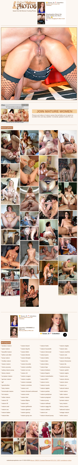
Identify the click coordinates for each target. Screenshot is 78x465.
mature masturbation (46, 376)
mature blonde (25, 355)
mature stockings (64, 358)
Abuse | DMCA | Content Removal (40, 460)
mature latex (44, 361)
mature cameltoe (25, 367)
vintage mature (64, 412)
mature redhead (45, 403)
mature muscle (45, 385)
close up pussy (6, 367)
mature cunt (24, 388)
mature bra (24, 361)
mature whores (64, 379)
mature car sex (25, 370)
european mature (6, 376)
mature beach (25, 346)
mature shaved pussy (47, 415)
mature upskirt (64, 370)
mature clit (23, 373)
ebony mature (5, 373)
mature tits (62, 364)
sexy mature (63, 403)
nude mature (63, 391)
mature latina (44, 364)
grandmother (5, 385)
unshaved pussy (64, 367)
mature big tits (25, 349)
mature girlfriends (26, 406)
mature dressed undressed (28, 391)
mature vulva (63, 376)
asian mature (5, 349)
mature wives (63, 382)
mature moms (44, 382)
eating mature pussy (7, 370)
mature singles (64, 346)
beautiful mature (6, 352)
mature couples (25, 379)
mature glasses (25, 409)
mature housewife (45, 349)
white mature (63, 415)
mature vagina (64, 373)
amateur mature (6, 346)
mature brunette (25, 364)
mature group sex (26, 415)
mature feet (24, 397)
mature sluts (63, 349)
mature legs (44, 367)
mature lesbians (45, 370)
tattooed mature (64, 409)
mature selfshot (45, 409)
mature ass (5, 409)
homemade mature (7, 391)
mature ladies (44, 358)
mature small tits (64, 352)
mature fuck (24, 403)
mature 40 (4, 403)
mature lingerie (45, 373)
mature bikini (24, 352)
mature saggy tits (45, 406)
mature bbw (5, 415)
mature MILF (44, 379)
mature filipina (25, 400)
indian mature (5, 397)
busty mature (5, 358)
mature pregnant (45, 397)
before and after (6, 355)
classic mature (5, 364)
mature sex (43, 412)
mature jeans (44, 355)
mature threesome (65, 361)
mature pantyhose (46, 394)
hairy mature (5, 388)
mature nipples (45, 388)
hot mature (4, 394)
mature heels (44, 346)
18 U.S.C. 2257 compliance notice (61, 460)
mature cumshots (26, 385)
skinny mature (63, 406)
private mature (64, 400)
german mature (6, 379)
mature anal (5, 406)
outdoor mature (64, 397)
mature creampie (25, 382)
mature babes (5, 412)
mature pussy (44, 400)
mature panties (45, 391)
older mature (63, 394)
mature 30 (4, 400)
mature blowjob (25, 358)
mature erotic (24, 394)
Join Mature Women (54, 111)
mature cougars (25, 376)
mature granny (25, 412)
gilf (2, 382)
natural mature (64, 388)
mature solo (63, 355)
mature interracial (45, 352)
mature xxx (63, 385)
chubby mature (6, 361)
